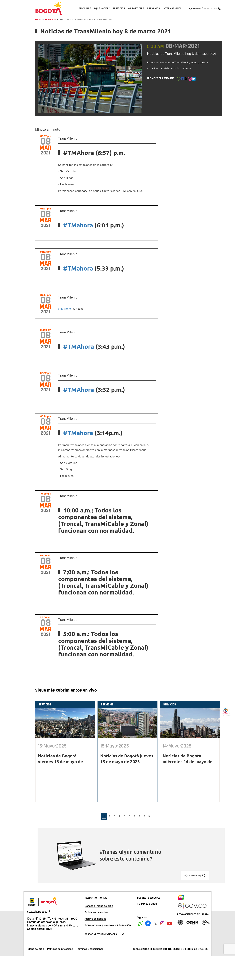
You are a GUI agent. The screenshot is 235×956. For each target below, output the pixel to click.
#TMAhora (64, 309)
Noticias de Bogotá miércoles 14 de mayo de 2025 (187, 761)
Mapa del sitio (36, 948)
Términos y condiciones (89, 948)
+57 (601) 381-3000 (65, 918)
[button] (178, 79)
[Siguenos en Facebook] (141, 923)
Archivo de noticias (95, 918)
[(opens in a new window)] (190, 79)
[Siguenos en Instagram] (162, 923)
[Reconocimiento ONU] (180, 922)
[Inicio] (48, 8)
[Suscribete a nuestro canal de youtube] (169, 923)
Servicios (50, 19)
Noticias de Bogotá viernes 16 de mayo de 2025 (60, 761)
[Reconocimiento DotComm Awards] (192, 922)
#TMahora (78, 225)
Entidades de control (96, 912)
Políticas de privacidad (60, 948)
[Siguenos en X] (155, 923)
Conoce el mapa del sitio (99, 905)
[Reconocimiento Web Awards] (206, 922)
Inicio (38, 19)
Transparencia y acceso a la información (108, 925)
